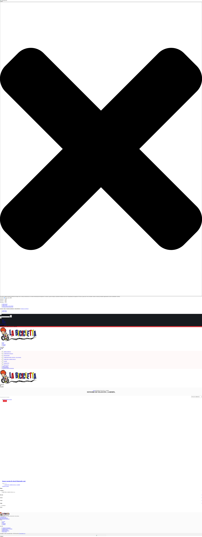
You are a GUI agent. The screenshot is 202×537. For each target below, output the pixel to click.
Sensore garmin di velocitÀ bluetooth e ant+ (14, 481)
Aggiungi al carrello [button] (5, 486)
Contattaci (3, 345)
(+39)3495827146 (3, 517)
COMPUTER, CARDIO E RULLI (10, 484)
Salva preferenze (17, 308)
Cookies (1, 536)
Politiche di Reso (5, 529)
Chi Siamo (4, 344)
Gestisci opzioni (4, 304)
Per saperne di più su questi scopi (7, 306)
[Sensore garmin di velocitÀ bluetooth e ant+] (26, 438)
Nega (4, 308)
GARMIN (18, 484)
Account (3, 521)
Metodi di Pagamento (5, 530)
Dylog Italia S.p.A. (22, 533)
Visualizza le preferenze (10, 308)
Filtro (1, 507)
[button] (101, 149)
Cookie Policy (4, 310)
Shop (3, 343)
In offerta (3, 505)
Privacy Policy (4, 311)
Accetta (1, 308)
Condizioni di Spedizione (6, 527)
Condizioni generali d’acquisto (7, 528)
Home (3, 342)
